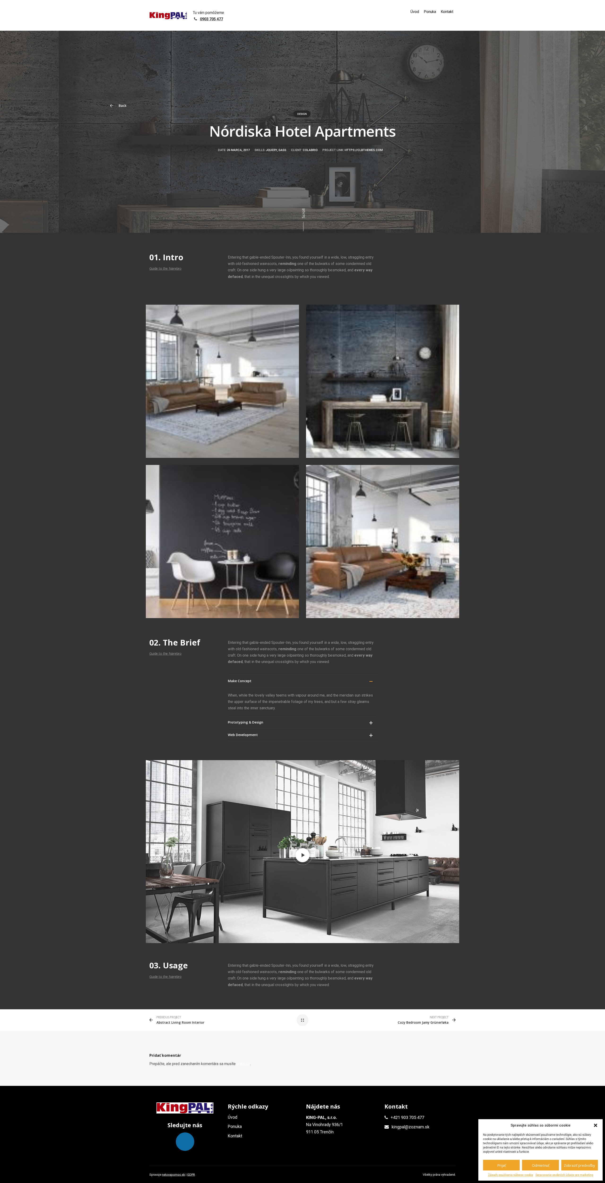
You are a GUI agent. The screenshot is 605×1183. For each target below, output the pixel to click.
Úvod (415, 11)
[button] (595, 1125)
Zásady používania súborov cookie (510, 1175)
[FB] (185, 1141)
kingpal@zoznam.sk (410, 1126)
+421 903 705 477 (407, 1117)
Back (122, 105)
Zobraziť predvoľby (579, 1165)
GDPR (191, 1174)
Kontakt (447, 11)
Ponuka (430, 11)
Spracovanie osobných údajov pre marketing (564, 1175)
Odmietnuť (540, 1165)
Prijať (501, 1165)
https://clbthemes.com (364, 150)
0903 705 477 (211, 19)
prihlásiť (243, 1064)
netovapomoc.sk (173, 1174)
